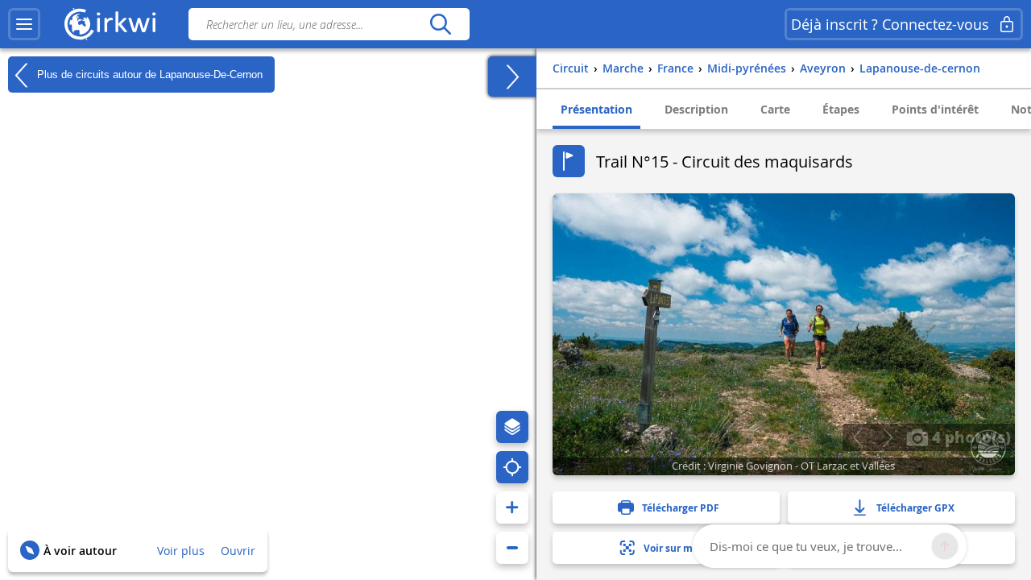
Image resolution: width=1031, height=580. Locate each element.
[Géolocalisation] (512, 467)
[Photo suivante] (887, 437)
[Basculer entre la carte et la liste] (512, 76)
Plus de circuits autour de (148, 74)
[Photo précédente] (857, 437)
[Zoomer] (512, 507)
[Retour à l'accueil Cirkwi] (110, 24)
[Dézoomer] (512, 548)
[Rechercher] (440, 24)
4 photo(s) (969, 436)
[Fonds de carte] (512, 427)
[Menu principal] (24, 24)
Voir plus (181, 550)
